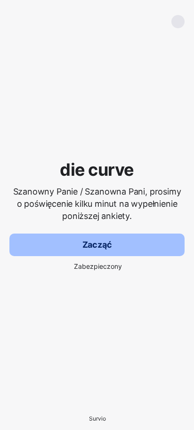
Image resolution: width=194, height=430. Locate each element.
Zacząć (97, 245)
